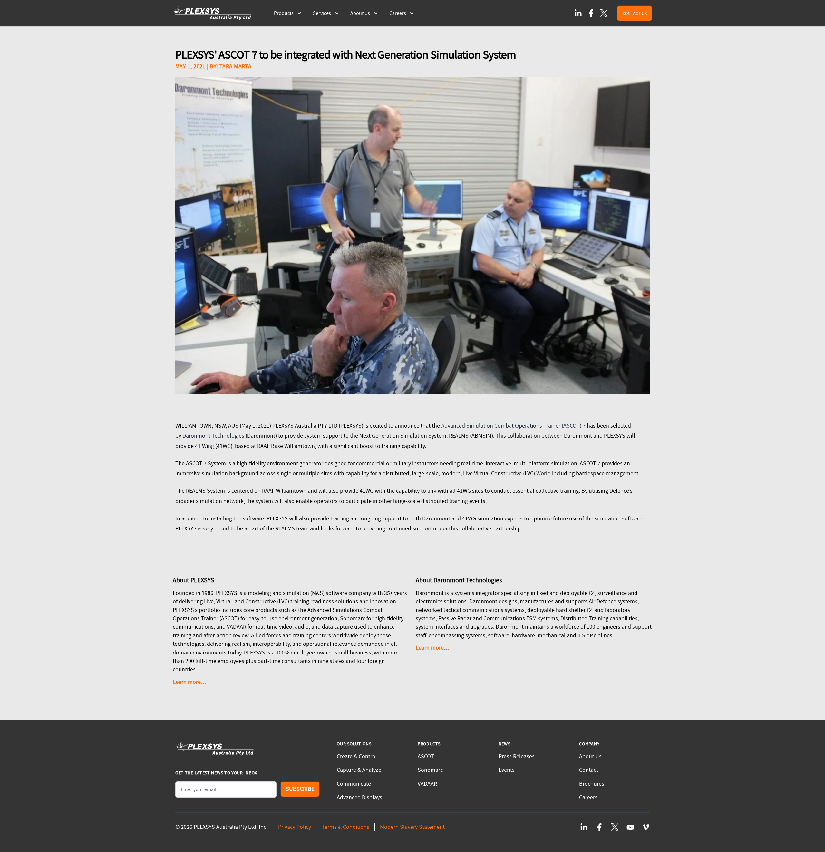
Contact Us (634, 13)
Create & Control (357, 756)
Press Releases (517, 756)
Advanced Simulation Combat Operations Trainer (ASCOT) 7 (513, 426)
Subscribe (300, 789)
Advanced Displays (359, 797)
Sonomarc (430, 770)
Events (507, 770)
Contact (588, 770)
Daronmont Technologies (213, 436)
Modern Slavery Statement (412, 827)
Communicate (354, 784)
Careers (588, 797)
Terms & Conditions (345, 827)
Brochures (591, 784)
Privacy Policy (294, 827)
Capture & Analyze (359, 770)
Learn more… (189, 682)
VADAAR (427, 784)
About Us (590, 756)
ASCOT (426, 756)
